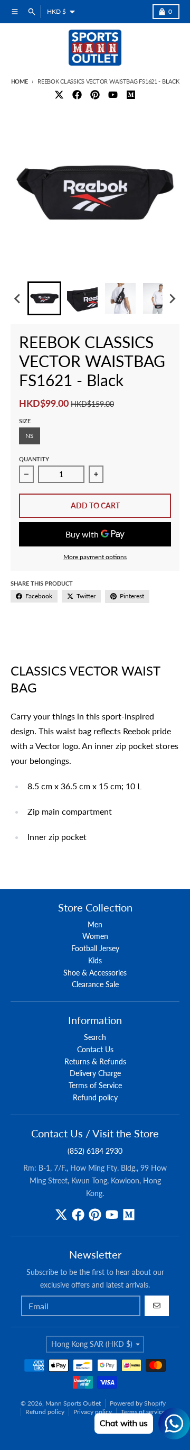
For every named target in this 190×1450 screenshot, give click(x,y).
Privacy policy (92, 1412)
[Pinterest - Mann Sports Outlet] (95, 95)
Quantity (34, 458)
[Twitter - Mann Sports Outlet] (59, 95)
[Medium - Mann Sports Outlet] (131, 95)
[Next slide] (172, 298)
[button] (44, 298)
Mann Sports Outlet (73, 1403)
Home (19, 81)
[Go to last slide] (18, 298)
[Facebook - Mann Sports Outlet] (77, 95)
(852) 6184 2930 (95, 1150)
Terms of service (143, 1412)
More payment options (95, 557)
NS (29, 436)
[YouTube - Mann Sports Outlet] (113, 95)
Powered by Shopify (138, 1403)
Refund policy (44, 1412)
